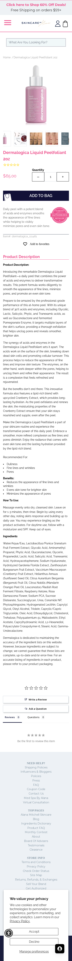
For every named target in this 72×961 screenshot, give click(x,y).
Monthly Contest (36, 832)
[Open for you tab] (59, 948)
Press (36, 780)
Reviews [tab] (10, 717)
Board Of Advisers (36, 841)
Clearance (36, 849)
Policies (36, 776)
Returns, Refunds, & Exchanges (36, 879)
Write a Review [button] (38, 699)
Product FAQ (36, 828)
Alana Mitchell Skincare (36, 814)
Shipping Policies (36, 767)
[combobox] (36, 42)
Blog (36, 819)
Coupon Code (36, 789)
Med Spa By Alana (36, 798)
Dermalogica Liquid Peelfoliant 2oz (35, 57)
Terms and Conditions (36, 862)
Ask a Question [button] (38, 708)
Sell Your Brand (36, 884)
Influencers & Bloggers (36, 771)
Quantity (38, 170)
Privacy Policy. (20, 921)
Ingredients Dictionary (36, 823)
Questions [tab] (33, 717)
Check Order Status (36, 871)
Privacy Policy (36, 866)
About (36, 836)
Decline (34, 942)
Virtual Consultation (36, 802)
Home (7, 57)
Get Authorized (36, 888)
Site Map (36, 875)
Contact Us (36, 793)
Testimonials (36, 845)
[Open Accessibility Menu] (8, 933)
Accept (34, 931)
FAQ (36, 785)
